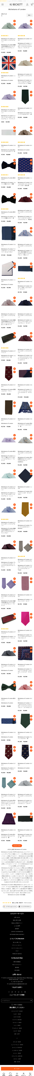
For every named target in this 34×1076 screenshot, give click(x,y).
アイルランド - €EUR (17, 1028)
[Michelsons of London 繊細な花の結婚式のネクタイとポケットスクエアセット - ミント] (8, 26)
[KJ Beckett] (16, 4)
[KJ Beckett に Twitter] (12, 992)
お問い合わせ (17, 917)
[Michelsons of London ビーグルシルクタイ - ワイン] (8, 752)
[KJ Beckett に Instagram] (19, 992)
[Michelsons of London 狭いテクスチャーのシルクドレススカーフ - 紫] (8, 818)
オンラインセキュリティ (17, 948)
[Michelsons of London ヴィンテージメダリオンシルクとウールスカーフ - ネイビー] (25, 373)
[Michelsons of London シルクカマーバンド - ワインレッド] (8, 619)
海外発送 (17, 967)
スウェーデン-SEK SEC (17, 1056)
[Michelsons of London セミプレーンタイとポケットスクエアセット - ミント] (8, 475)
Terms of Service (17, 953)
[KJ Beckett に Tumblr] (22, 992)
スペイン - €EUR (17, 1053)
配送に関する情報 (17, 920)
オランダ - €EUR (17, 1041)
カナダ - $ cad (17, 1016)
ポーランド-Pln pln (17, 1047)
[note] (17, 1)
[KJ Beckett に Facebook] (9, 992)
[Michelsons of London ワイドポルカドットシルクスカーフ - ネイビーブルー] (8, 233)
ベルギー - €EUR (17, 1014)
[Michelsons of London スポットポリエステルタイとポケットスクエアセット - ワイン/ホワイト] (25, 338)
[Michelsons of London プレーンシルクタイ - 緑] (25, 721)
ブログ (17, 951)
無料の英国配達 (17, 961)
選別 (29, 15)
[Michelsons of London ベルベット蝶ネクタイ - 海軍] (8, 165)
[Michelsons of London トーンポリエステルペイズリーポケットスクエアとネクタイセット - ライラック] (25, 26)
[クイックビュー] (14, 21)
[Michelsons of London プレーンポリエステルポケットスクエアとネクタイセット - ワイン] (8, 546)
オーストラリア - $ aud (17, 1011)
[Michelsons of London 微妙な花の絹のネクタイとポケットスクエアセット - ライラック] (8, 583)
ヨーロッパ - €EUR (17, 1022)
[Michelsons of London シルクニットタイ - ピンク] (25, 583)
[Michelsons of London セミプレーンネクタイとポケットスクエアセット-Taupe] (25, 63)
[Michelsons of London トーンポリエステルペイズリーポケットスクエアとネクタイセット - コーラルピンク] (25, 687)
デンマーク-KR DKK (17, 1019)
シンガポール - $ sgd (17, 1050)
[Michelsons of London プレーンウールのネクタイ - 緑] (25, 97)
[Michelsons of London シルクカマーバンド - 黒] (8, 338)
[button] (5, 35)
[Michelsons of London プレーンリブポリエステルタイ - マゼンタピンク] (25, 619)
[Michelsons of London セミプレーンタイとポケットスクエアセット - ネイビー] (25, 302)
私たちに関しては (17, 942)
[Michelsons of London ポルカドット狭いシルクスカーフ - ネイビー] (25, 268)
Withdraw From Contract (17, 934)
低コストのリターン (17, 964)
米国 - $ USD (17, 1061)
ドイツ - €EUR (17, 1025)
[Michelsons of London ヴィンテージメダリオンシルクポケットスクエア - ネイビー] (25, 653)
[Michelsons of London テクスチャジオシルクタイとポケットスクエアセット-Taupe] (25, 546)
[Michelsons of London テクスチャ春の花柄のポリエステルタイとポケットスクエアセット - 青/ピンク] (25, 233)
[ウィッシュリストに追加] (14, 24)
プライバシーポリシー (17, 945)
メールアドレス (6, 1000)
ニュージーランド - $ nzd (17, 1044)
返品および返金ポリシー (17, 923)
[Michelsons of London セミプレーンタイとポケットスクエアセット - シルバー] (25, 783)
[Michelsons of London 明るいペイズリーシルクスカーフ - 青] (25, 407)
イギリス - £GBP (17, 1059)
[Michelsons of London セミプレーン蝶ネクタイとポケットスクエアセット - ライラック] (8, 440)
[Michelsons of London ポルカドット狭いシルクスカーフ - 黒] (25, 818)
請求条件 (17, 928)
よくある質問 (17, 925)
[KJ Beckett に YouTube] (25, 992)
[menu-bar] (3, 4)
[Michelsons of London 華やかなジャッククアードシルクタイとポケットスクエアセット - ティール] (8, 783)
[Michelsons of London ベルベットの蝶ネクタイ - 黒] (8, 199)
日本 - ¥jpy (17, 1034)
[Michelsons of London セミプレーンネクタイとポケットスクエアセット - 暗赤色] (25, 199)
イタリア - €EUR (17, 1031)
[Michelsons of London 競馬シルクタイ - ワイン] (8, 373)
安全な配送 (17, 970)
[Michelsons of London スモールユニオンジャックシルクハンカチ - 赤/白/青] (25, 165)
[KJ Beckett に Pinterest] (15, 992)
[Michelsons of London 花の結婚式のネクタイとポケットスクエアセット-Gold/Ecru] (25, 440)
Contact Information (17, 931)
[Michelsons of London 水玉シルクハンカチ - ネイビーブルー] (25, 475)
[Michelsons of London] (8, 63)
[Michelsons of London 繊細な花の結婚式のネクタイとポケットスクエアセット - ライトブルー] (8, 509)
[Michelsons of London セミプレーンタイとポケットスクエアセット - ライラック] (8, 97)
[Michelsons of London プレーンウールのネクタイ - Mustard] (25, 509)
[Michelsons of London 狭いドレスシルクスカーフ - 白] (8, 132)
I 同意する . (18, 1004)
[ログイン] (27, 4)
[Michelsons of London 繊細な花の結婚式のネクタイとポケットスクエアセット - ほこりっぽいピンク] (8, 302)
